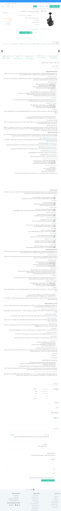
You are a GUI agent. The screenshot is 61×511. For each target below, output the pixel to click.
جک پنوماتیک (33, 373)
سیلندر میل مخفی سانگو (34, 510)
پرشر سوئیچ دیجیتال (35, 506)
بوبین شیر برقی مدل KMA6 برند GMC (41, 55)
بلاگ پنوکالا (56, 496)
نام (54, 469)
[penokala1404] (55, 3)
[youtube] (15, 505)
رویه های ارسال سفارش (54, 501)
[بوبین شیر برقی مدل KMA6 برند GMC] (41, 48)
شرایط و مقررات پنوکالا (55, 502)
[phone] (9, 505)
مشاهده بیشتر (56, 421)
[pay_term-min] (20, 36)
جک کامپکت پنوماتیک (35, 508)
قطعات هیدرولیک (55, 8)
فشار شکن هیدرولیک (49, 8)
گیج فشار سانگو (36, 502)
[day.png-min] (12, 36)
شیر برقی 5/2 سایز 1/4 (35, 497)
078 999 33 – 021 (15, 495)
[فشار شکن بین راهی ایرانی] (50, 20)
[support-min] (28, 36)
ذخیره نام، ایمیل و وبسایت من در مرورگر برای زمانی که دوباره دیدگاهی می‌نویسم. (41, 477)
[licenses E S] (14, 507)
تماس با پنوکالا (56, 499)
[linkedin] (17, 505)
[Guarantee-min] (4, 36)
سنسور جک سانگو (35, 495)
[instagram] (19, 505)
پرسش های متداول (55, 507)
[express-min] (36, 36)
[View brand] (36, 15)
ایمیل (54, 473)
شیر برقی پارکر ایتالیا (35, 500)
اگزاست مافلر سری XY (35, 505)
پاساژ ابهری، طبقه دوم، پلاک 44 (13, 500)
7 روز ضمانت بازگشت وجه (54, 504)
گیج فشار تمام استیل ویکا (34, 503)
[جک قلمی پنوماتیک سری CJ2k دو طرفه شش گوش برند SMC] (53, 48)
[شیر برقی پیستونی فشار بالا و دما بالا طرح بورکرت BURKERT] (6, 48)
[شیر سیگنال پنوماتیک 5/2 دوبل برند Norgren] (17, 48)
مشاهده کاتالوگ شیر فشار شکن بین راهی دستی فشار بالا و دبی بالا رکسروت (45, 371)
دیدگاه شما (53, 459)
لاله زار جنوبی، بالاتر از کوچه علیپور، (13, 498)
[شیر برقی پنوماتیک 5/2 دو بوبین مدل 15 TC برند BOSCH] (29, 48)
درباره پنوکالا (56, 497)
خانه (59, 8)
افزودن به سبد (24, 32)
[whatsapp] (13, 505)
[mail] (11, 505)
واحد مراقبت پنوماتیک (35, 498)
